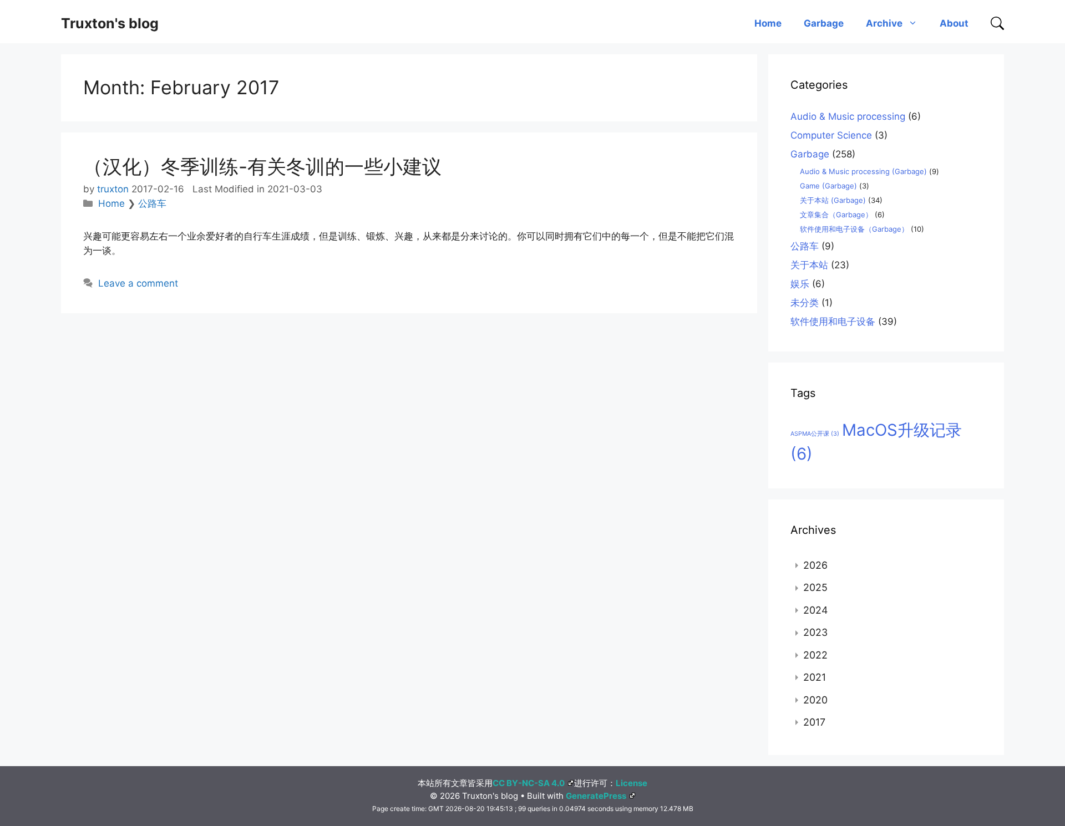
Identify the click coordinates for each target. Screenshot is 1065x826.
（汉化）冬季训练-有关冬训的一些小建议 (262, 166)
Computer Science (831, 135)
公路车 (152, 203)
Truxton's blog (110, 23)
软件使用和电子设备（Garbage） (854, 229)
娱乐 (799, 283)
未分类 (804, 302)
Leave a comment (138, 283)
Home (768, 23)
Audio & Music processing (847, 116)
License (631, 783)
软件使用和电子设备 (832, 321)
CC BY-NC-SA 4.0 (529, 783)
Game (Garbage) (828, 185)
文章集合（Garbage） (836, 214)
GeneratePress (596, 796)
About (954, 23)
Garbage (824, 23)
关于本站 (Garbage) (833, 200)
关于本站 (809, 265)
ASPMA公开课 (814, 433)
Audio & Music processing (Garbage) (863, 171)
